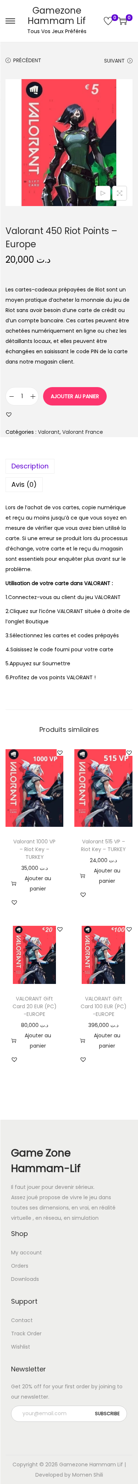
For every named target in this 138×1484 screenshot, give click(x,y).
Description (30, 466)
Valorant (49, 432)
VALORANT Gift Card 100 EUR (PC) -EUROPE (104, 1006)
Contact (22, 1320)
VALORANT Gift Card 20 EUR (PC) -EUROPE (35, 1006)
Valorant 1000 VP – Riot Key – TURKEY (34, 849)
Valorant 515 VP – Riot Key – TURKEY (103, 845)
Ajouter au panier (75, 396)
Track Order (26, 1333)
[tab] (69, 466)
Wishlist (20, 1346)
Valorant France (82, 432)
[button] (9, 414)
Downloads (25, 1279)
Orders (19, 1265)
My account (26, 1252)
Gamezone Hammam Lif (57, 15)
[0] (108, 21)
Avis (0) (24, 484)
